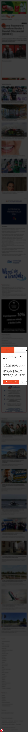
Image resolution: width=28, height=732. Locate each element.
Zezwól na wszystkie (11, 381)
